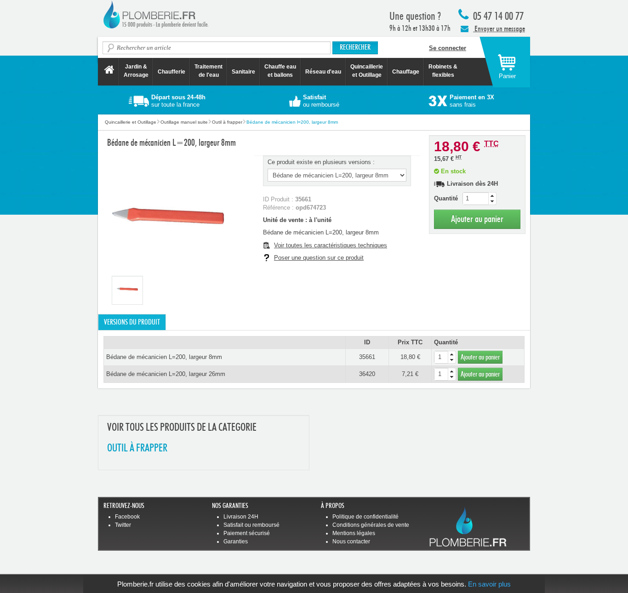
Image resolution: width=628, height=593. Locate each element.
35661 (367, 357)
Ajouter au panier (477, 219)
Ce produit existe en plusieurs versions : (321, 162)
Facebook (127, 516)
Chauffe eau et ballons (280, 70)
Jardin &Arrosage (136, 70)
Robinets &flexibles (442, 70)
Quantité (446, 198)
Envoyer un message (499, 29)
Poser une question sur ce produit (319, 257)
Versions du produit (132, 322)
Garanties (235, 541)
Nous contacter (351, 541)
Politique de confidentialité (365, 516)
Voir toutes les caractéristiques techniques (330, 245)
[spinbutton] (479, 198)
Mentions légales (353, 533)
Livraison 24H (240, 516)
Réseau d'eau (323, 71)
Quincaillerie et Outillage (366, 70)
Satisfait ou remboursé (251, 525)
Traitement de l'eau (208, 70)
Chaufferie (171, 71)
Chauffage (405, 71)
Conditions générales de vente (370, 525)
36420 (367, 374)
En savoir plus (489, 584)
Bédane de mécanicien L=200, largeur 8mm (164, 357)
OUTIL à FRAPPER (137, 448)
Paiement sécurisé (246, 533)
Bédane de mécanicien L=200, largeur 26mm (165, 374)
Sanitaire (243, 71)
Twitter (123, 525)
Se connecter (447, 48)
